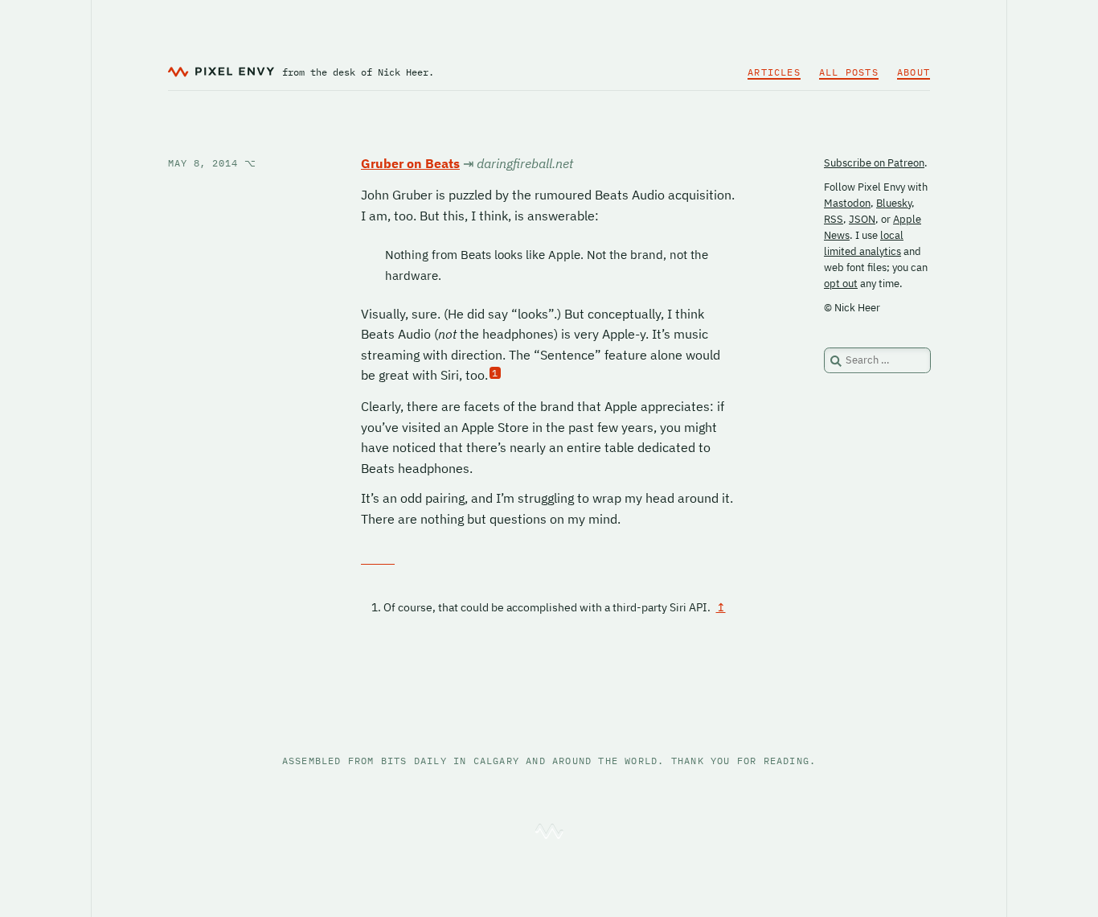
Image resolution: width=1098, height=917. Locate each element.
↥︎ (721, 607)
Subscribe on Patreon (874, 163)
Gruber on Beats (410, 163)
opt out (841, 283)
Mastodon (847, 203)
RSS (833, 219)
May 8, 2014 (212, 163)
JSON (862, 219)
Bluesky (894, 203)
